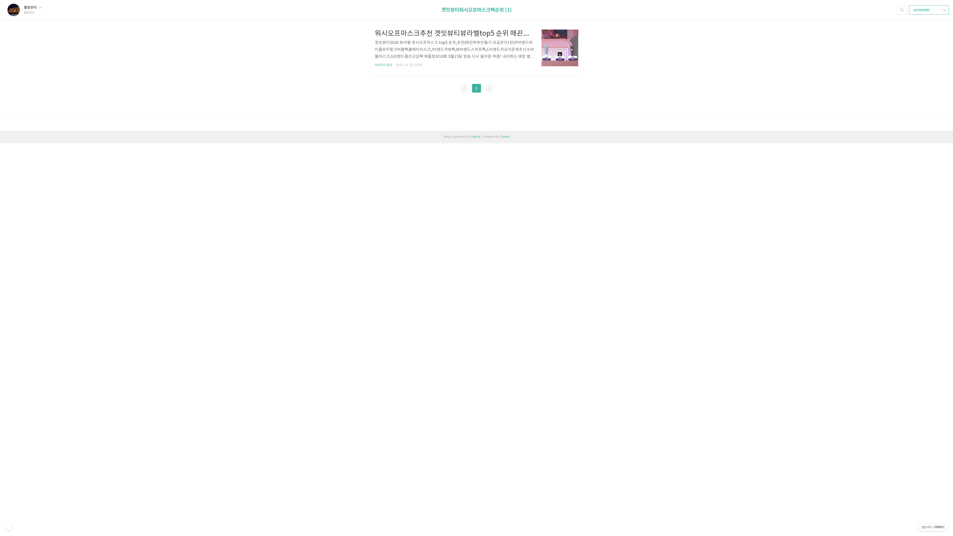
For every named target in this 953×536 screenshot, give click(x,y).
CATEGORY (921, 10)
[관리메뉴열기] (8, 527)
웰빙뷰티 (30, 7)
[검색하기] (902, 9)
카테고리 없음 (383, 65)
